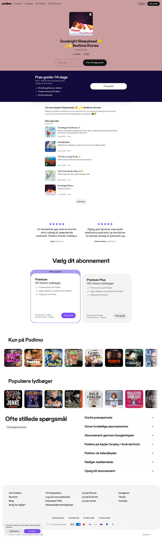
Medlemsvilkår (89, 518)
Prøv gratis (153, 4)
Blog (11, 500)
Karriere (13, 496)
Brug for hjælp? (17, 504)
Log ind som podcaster (57, 496)
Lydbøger (29, 3)
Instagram (123, 493)
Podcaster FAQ (53, 500)
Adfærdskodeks (58, 518)
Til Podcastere (54, 3)
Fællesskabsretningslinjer (59, 504)
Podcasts (18, 3)
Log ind (142, 4)
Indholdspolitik (74, 518)
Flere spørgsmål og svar (16, 427)
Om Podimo (40, 3)
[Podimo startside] (7, 3)
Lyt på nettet (89, 500)
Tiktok (122, 496)
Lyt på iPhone (89, 493)
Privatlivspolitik (104, 518)
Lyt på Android (90, 496)
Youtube (122, 500)
